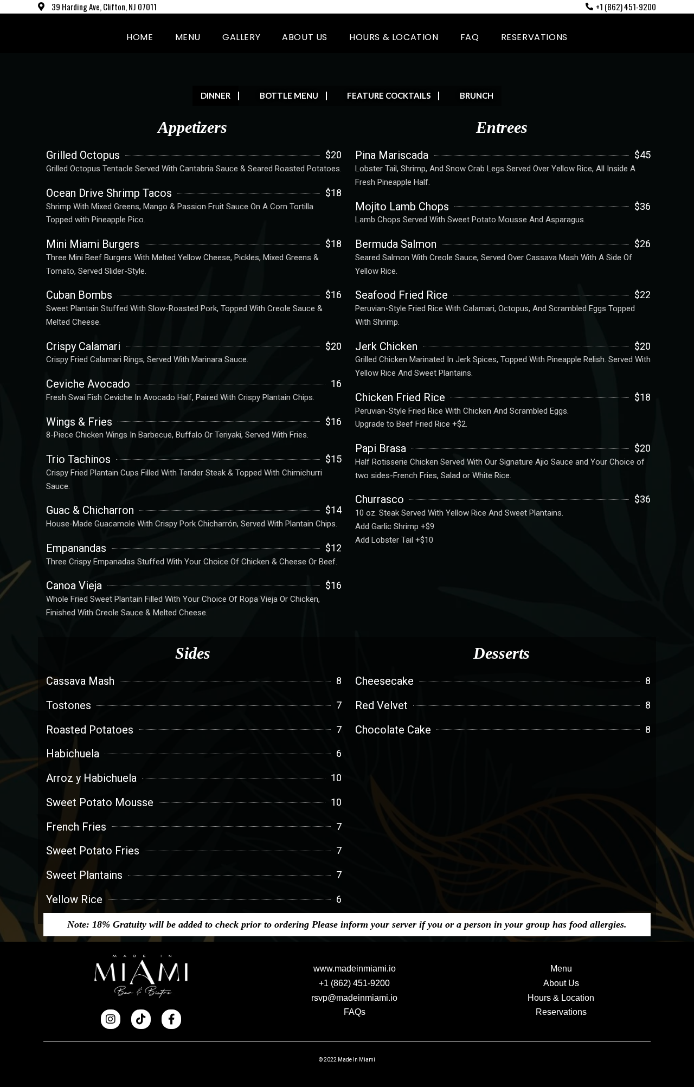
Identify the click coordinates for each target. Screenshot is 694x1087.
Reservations (534, 37)
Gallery (241, 37)
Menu (188, 37)
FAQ (469, 37)
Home (139, 37)
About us (304, 37)
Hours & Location (394, 37)
